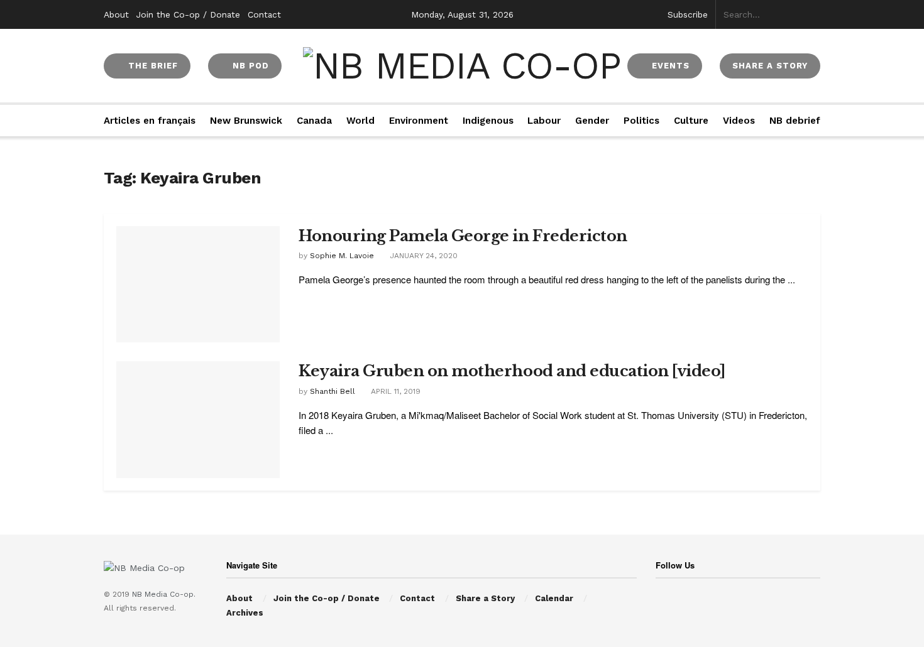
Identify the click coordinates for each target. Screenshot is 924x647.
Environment (418, 120)
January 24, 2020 (422, 255)
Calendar (554, 598)
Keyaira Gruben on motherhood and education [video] (512, 371)
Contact (264, 14)
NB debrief (794, 120)
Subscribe (688, 14)
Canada (314, 120)
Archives (244, 612)
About (116, 14)
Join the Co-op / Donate (188, 14)
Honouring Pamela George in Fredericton (463, 236)
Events (669, 65)
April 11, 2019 (394, 391)
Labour (544, 120)
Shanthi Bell (332, 391)
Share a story (770, 65)
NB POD (249, 65)
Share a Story (485, 598)
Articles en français (149, 120)
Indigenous (488, 120)
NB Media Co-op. (163, 594)
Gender (592, 120)
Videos (739, 120)
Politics (641, 120)
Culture (691, 120)
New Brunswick (246, 120)
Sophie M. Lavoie (342, 255)
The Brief (151, 65)
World (360, 120)
